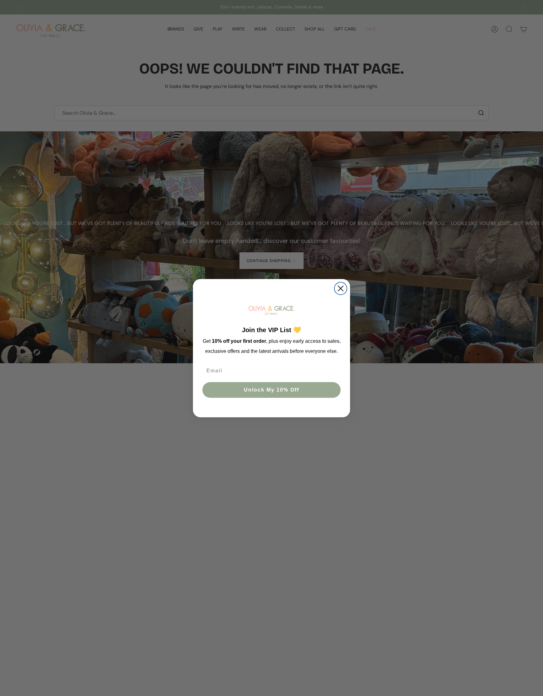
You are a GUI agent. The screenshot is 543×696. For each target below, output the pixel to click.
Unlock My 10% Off (271, 389)
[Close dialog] (340, 288)
